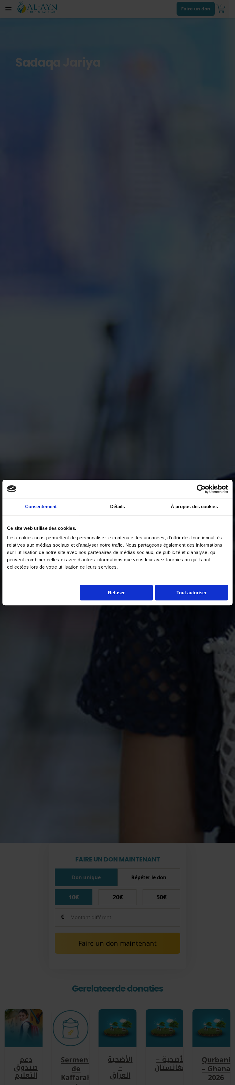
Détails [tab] (117, 506)
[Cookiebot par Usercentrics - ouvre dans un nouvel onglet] (201, 488)
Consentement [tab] (41, 506)
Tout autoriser (192, 592)
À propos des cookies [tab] (194, 506)
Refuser (116, 592)
